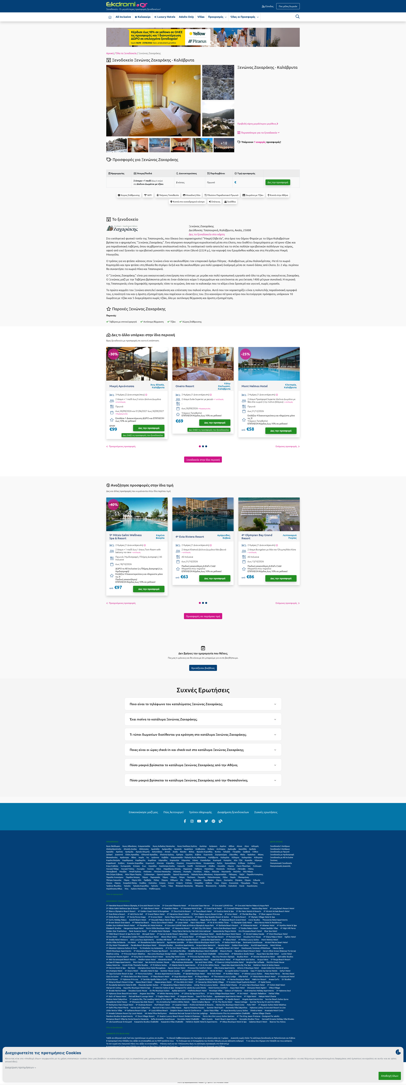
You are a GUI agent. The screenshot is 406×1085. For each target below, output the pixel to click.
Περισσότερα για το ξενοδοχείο (259, 132)
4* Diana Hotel (229, 939)
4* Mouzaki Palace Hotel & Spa (162, 919)
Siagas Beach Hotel (208, 919)
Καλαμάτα (225, 857)
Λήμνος (231, 866)
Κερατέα (248, 860)
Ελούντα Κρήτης (167, 854)
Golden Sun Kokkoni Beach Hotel (120, 925)
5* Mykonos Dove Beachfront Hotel (121, 993)
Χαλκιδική (232, 885)
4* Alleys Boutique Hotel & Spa (233, 1021)
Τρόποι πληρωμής (200, 812)
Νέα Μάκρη (248, 871)
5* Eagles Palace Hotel (165, 996)
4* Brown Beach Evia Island (118, 922)
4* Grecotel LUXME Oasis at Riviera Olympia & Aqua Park (189, 925)
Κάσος (195, 860)
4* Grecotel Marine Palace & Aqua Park (252, 905)
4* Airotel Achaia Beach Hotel (276, 911)
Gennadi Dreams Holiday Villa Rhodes (278, 1019)
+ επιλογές (288, 402)
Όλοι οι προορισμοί (114, 894)
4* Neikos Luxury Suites (248, 939)
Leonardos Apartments (211, 939)
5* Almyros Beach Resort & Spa (119, 982)
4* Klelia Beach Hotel (115, 917)
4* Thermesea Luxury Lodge (223, 976)
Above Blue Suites (169, 936)
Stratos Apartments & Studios (167, 973)
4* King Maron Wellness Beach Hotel (147, 956)
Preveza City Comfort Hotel (200, 968)
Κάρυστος (186, 860)
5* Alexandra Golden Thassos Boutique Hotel (139, 936)
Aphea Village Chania (261, 1013)
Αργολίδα (243, 849)
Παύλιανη (191, 877)
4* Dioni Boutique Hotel (277, 934)
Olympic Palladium (258, 993)
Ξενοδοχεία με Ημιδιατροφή (282, 854)
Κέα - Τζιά (238, 860)
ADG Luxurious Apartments (142, 939)
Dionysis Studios (166, 945)
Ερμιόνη (189, 854)
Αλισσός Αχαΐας (130, 849)
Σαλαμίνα (197, 880)
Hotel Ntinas (275, 945)
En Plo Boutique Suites (159, 990)
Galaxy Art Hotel (186, 953)
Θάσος (260, 854)
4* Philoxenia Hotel (249, 925)
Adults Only (186, 16)
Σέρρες (248, 880)
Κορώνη (180, 863)
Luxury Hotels (166, 16)
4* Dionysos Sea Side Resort (142, 1002)
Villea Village (274, 987)
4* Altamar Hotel (267, 925)
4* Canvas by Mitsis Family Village (210, 982)
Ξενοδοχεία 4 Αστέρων (280, 849)
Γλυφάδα (236, 851)
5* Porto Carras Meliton (187, 919)
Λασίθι (190, 866)
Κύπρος (136, 866)
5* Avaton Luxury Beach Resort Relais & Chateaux (178, 1016)
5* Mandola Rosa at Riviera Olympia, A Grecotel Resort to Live (133, 905)
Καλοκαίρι (144, 16)
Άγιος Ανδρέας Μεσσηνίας (164, 846)
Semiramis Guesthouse (252, 942)
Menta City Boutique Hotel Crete (230, 1004)
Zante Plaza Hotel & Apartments (179, 917)
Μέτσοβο (242, 868)
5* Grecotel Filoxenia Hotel (174, 905)
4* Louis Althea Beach (158, 1010)
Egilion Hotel (290, 936)
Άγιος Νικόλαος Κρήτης (187, 846)
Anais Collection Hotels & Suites (275, 968)
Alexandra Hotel (165, 959)
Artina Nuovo (112, 979)
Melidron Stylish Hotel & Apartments (201, 1021)
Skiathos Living (112, 953)
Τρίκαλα (127, 885)
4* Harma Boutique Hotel (238, 979)
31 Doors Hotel (131, 970)
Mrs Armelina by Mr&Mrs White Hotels (172, 1002)
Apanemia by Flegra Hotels (224, 931)
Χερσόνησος (252, 885)
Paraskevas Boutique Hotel (181, 979)
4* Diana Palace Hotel (272, 936)
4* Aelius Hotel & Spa (231, 942)
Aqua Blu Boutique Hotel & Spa (136, 987)
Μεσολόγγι (209, 868)
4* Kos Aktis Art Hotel (183, 982)
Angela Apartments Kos (252, 999)
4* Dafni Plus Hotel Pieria (117, 1007)
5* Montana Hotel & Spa (191, 908)
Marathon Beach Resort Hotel (247, 951)
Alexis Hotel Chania (228, 985)
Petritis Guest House (275, 962)
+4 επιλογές (120, 402)
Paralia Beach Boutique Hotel (143, 945)
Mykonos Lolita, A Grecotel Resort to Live (268, 1007)
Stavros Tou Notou (278, 1021)
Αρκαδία (109, 851)
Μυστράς (187, 871)
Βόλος (191, 851)
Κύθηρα (241, 863)
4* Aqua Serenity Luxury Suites (234, 1010)
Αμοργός (178, 849)
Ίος (147, 857)
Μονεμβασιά (111, 871)
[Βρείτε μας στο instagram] (192, 821)
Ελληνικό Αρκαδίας (149, 854)
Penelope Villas (215, 990)
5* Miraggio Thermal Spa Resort (210, 936)
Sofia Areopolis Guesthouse (163, 1019)
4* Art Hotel (242, 993)
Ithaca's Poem (226, 951)
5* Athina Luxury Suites (252, 973)
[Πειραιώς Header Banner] (203, 37)
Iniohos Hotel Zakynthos (116, 999)
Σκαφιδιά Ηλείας (130, 883)
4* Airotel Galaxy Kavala (253, 934)
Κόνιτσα (160, 863)
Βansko (183, 851)
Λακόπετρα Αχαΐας (167, 866)
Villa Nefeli (243, 976)
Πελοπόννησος (214, 877)
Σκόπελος (153, 883)
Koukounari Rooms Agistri (117, 956)
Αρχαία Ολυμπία (143, 851)
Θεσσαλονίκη (112, 857)
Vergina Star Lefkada (255, 962)
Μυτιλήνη (197, 871)
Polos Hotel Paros (272, 973)
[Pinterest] (213, 821)
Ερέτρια (179, 854)
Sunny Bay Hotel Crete (175, 956)
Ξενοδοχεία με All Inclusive (281, 857)
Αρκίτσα (119, 851)
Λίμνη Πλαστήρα (243, 866)
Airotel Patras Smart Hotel (276, 942)
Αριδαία (252, 849)
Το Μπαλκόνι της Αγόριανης (151, 948)
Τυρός (163, 885)
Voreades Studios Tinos (249, 1019)
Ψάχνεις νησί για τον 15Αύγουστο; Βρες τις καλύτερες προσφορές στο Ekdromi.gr (194, 1043)
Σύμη (216, 883)
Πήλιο (225, 877)
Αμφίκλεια (188, 849)
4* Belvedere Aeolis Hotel (243, 953)
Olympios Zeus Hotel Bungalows (151, 968)
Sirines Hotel (111, 936)
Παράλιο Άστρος (133, 877)
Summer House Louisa (169, 970)
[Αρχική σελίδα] (110, 16)
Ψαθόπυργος (154, 888)
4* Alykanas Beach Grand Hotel (232, 919)
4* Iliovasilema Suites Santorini (151, 942)
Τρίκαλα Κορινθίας (141, 885)
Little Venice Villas (114, 1010)
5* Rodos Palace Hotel (248, 928)
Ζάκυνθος (233, 854)
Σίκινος (109, 883)
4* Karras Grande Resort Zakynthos (172, 934)
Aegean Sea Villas (147, 993)
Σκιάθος (142, 883)
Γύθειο (255, 851)
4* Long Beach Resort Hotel (282, 908)
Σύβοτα (209, 883)
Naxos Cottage (241, 1002)
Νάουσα (215, 871)
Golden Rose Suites (240, 945)
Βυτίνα (218, 851)
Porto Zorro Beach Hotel (162, 922)
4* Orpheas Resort (144, 1004)
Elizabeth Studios (113, 928)
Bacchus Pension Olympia (223, 956)
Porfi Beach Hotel (162, 1004)
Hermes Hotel (288, 973)
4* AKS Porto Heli (135, 914)
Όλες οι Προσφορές (243, 16)
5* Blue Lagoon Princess (269, 914)
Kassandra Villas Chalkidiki (172, 1021)
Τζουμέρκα (245, 883)
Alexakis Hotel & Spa (149, 970)
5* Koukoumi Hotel (286, 976)
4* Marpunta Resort (181, 928)
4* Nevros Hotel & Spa (115, 968)
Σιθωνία (256, 880)
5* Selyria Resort (238, 917)
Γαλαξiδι (226, 851)
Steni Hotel (138, 962)
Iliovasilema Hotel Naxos (116, 1002)
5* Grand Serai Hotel (213, 908)
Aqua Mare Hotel (237, 987)
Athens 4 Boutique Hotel (248, 968)
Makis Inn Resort (259, 979)
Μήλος (251, 868)
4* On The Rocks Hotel (222, 1002)
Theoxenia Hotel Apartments (275, 919)
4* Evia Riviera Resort (115, 914)
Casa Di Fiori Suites (204, 996)
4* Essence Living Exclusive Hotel (229, 962)
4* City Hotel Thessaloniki (117, 945)
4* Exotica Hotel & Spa (224, 911)
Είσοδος (269, 6)
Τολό (262, 883)
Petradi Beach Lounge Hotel (141, 996)
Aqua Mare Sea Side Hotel (268, 953)
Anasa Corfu (274, 979)
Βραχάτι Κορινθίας (204, 851)
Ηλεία (242, 854)
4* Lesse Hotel (181, 922)
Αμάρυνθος (167, 849)
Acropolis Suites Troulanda (236, 970)
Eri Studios (286, 979)
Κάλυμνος (258, 857)
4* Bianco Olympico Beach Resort (120, 911)
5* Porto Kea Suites (143, 973)
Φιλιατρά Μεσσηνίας (184, 885)
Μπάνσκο (147, 871)
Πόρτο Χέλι (136, 880)
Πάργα (145, 877)
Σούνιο (171, 883)
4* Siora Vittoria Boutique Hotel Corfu (203, 942)
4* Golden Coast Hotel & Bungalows (153, 911)
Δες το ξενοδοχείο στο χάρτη (207, 234)
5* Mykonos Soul (283, 990)
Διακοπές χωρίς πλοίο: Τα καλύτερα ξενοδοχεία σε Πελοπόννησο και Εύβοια (263, 1038)
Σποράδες (199, 883)
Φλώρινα (199, 885)
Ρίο (181, 880)
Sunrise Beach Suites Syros (276, 999)
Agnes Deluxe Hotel (176, 968)
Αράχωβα (232, 849)
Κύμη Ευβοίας (112, 866)
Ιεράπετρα (124, 857)
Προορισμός (216, 16)
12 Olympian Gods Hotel (241, 922)
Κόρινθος (170, 863)
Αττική (167, 851)
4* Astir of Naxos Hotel (116, 996)
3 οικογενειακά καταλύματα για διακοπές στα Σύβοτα (202, 1046)
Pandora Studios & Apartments (119, 1016)
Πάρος (165, 877)
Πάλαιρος (233, 874)
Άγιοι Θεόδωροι (113, 846)
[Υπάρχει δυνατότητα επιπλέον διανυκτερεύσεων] (146, 394)
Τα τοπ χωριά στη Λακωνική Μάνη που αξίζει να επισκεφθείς (131, 1043)
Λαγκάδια (152, 866)
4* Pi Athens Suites (158, 965)
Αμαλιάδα (155, 849)
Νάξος (207, 871)
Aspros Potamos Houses (194, 1007)
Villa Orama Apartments (224, 968)
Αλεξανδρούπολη (113, 849)
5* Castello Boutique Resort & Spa (210, 979)
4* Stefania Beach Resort (227, 925)
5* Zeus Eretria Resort (181, 911)
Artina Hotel (223, 953)
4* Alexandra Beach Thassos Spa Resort (151, 951)
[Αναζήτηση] (297, 16)
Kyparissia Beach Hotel (220, 959)
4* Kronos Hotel (155, 917)
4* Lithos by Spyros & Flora (193, 993)
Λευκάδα (221, 866)
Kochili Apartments (259, 945)
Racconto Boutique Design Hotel (162, 953)
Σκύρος (162, 883)
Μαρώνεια (187, 868)
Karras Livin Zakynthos (140, 1007)
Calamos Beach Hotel (258, 1021)
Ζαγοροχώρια (221, 854)
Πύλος (156, 880)
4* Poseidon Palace (170, 908)
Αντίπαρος (220, 849)
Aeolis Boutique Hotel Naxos (228, 934)
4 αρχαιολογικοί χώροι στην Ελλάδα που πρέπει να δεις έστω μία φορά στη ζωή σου (142, 1046)
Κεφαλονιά (111, 863)
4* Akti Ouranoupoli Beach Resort (121, 959)
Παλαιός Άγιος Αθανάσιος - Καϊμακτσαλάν (208, 874)
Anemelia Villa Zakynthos (236, 1007)
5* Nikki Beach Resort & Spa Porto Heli (123, 934)
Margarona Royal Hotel (134, 928)
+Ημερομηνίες (121, 414)
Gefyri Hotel (285, 970)
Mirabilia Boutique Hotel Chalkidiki (203, 951)
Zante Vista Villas (211, 1010)
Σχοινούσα (233, 883)
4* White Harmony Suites (168, 993)
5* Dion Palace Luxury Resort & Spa (207, 914)
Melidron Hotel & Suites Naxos (266, 965)
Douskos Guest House (137, 990)
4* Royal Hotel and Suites (244, 959)
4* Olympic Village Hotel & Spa (262, 917)
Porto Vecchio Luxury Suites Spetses (218, 1016)
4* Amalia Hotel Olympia (159, 931)
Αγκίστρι (203, 846)
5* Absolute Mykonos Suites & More (121, 948)
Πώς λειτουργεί (173, 812)
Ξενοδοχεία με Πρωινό (279, 851)
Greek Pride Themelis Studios (135, 965)
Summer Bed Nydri (215, 1007)
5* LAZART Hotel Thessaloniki (195, 970)
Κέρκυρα (258, 860)
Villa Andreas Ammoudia (182, 962)
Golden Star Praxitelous (116, 931)
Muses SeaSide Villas (269, 928)
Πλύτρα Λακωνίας (113, 880)
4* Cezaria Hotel (186, 936)
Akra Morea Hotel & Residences (268, 922)
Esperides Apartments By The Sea (236, 965)
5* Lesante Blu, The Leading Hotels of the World (150, 999)
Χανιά (241, 885)
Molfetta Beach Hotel (197, 990)
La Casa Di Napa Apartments (118, 962)
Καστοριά (217, 860)
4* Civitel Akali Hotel (276, 985)
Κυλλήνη (251, 863)
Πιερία (233, 877)
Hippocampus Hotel (163, 982)
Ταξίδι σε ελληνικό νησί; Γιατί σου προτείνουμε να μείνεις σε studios (135, 1038)
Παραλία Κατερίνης (255, 874)
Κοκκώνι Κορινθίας (135, 863)
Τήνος (255, 883)
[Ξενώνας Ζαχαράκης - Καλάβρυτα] (153, 100)
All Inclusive (123, 16)
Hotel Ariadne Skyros (201, 1002)
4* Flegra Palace (202, 976)
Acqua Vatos (262, 959)
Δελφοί (109, 854)
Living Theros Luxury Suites (206, 985)
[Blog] (221, 821)
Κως (144, 866)
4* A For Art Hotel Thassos (177, 948)
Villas (200, 16)
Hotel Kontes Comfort (218, 987)
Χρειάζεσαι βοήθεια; (203, 667)
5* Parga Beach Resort (280, 959)
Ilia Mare (131, 968)
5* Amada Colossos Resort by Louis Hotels (124, 1013)
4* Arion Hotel (231, 914)
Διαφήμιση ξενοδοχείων (233, 812)
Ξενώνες (273, 860)
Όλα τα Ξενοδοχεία (126, 53)
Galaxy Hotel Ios (113, 965)
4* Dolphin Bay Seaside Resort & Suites (212, 917)
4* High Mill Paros (288, 928)
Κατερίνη (227, 860)
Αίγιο (247, 846)
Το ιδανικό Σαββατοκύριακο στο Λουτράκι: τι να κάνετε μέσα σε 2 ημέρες (197, 1038)
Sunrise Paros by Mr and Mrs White (265, 1002)
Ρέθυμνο (174, 880)
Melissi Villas (274, 993)
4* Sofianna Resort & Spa (135, 1010)
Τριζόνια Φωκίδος (113, 885)
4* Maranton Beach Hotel (178, 914)
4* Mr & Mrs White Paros (208, 965)
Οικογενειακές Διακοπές (280, 866)
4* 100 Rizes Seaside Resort (186, 939)
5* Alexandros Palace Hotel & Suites (176, 985)
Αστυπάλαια (157, 851)
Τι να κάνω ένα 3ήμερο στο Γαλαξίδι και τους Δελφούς (269, 1040)
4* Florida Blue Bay (248, 914)
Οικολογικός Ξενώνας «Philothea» (255, 948)
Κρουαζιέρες (230, 863)
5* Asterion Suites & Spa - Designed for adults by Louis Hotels (179, 987)
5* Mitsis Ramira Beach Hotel (262, 976)
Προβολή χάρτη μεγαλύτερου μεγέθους (257, 123)
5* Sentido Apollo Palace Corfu (154, 979)
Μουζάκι (123, 871)
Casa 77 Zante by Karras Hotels (264, 970)
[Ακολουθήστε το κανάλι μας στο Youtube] (199, 821)
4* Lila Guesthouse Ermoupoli (119, 1021)
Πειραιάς (201, 877)
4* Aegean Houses (185, 996)
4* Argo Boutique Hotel (182, 976)
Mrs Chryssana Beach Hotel (250, 931)
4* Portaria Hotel (233, 936)
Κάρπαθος (163, 860)
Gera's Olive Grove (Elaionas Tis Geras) (279, 951)
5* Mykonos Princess (129, 979)
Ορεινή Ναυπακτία (181, 874)
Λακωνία (181, 866)
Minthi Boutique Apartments (118, 951)
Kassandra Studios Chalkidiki (146, 1021)
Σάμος (218, 880)
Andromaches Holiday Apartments (259, 990)
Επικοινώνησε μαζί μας (143, 812)
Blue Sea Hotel (270, 931)
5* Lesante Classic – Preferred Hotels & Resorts (192, 1004)
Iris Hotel (132, 942)
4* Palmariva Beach (140, 922)
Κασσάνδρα (205, 860)
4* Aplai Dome (264, 982)
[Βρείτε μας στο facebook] (185, 821)
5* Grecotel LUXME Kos (222, 905)
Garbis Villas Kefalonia (115, 942)
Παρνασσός (155, 877)
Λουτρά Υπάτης (127, 868)
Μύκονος (177, 871)
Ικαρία (141, 857)
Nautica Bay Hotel (259, 908)
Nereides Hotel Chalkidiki (188, 1019)
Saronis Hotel (223, 945)
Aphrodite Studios (285, 956)
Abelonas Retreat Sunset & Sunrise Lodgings (188, 1013)
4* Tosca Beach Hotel (202, 911)
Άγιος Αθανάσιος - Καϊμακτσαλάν (136, 846)
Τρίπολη (154, 885)
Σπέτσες (188, 883)
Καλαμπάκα (247, 857)
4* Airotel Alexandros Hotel (263, 956)
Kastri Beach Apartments (226, 1019)
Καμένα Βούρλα (113, 860)
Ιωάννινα (155, 857)
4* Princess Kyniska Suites (199, 956)
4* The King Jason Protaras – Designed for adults (258, 1016)
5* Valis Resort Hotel (150, 908)
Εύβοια (198, 854)
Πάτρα (182, 877)
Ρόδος (188, 880)
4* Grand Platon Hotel (154, 914)
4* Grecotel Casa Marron (199, 905)
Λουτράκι (141, 868)
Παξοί (241, 874)
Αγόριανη (213, 846)
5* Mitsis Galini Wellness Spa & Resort (122, 908)
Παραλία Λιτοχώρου (114, 877)
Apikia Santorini (178, 990)
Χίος (126, 888)
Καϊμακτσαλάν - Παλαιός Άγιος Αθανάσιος (188, 857)
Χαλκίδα (222, 885)
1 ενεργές (260, 142)
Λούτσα (150, 868)
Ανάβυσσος (200, 849)
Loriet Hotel (286, 953)
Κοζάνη (121, 863)
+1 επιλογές (218, 399)
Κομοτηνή (150, 863)
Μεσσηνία (220, 868)
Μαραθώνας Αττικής (172, 868)
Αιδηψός (255, 846)
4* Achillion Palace (231, 973)
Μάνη (158, 868)
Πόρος (126, 880)
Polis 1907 (251, 1004)
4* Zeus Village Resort (145, 1016)
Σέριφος (238, 880)
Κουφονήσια (209, 863)
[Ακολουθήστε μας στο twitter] (206, 821)
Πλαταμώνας (243, 877)
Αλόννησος (144, 849)
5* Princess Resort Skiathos (133, 953)
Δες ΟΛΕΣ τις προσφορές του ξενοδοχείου (143, 435)
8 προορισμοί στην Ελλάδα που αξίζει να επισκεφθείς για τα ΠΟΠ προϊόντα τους (140, 1040)
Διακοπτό (119, 854)
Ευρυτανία (208, 854)
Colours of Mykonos (233, 990)
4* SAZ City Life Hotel (201, 928)
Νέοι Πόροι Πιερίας (133, 874)
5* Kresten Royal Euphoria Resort (241, 982)
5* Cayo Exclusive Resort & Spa (119, 973)
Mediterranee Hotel (147, 959)
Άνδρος (211, 849)
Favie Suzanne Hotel (137, 931)
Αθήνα (231, 846)
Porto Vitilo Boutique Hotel (158, 928)
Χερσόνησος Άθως (114, 888)
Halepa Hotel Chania (267, 996)
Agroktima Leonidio (175, 942)
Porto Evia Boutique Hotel (224, 928)
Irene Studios (254, 919)
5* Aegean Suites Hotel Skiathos (272, 1004)
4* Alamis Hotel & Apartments (182, 965)
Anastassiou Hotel (200, 959)
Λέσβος (212, 866)
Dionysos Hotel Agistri (256, 987)
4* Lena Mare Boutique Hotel (252, 985)
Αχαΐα (175, 851)
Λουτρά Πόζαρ (112, 868)
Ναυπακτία (226, 871)
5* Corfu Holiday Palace (116, 919)
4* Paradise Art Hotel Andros (149, 925)
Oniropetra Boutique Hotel (202, 934)
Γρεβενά (246, 851)
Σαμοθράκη (209, 880)
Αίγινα (239, 846)
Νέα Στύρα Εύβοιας (114, 874)
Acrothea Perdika (177, 951)
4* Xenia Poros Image (136, 917)
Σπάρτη (179, 883)
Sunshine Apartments (184, 945)
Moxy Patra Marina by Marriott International (191, 931)
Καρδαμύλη (140, 860)
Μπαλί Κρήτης (135, 871)
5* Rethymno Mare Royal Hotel (119, 1004)
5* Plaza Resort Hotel (160, 976)
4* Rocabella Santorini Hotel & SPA (121, 985)
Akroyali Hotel (148, 934)
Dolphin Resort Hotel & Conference (185, 1010)
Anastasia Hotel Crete (274, 1010)
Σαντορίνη (228, 880)
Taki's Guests (207, 1019)
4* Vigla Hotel (250, 996)
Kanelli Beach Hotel (137, 919)
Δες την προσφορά (278, 182)
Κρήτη (219, 863)
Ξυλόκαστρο (149, 874)
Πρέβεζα (147, 880)
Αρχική (110, 53)
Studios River (242, 956)
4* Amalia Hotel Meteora (117, 939)
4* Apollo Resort (232, 999)
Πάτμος (173, 877)
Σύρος (224, 883)
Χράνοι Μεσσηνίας (139, 888)
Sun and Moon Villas (203, 962)
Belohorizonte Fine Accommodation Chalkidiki (230, 1013)
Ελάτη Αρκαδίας (132, 854)
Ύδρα (170, 885)
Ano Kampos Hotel (114, 970)
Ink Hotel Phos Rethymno (156, 1013)
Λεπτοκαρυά (200, 866)
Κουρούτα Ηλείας (193, 863)
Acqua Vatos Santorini (205, 945)
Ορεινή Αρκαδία (163, 874)
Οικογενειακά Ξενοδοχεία (281, 863)
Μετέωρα (231, 868)
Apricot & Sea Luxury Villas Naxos (167, 1007)
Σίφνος (118, 883)
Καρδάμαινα (127, 860)
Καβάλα (165, 857)
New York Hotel (214, 973)
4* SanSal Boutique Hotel (194, 973)
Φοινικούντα (211, 885)
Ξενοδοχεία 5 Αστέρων (280, 846)
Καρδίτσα (152, 860)
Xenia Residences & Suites (211, 999)
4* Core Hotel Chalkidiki (205, 953)
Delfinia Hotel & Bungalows (186, 999)
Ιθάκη (133, 857)
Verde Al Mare (216, 970)
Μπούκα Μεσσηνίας (162, 871)
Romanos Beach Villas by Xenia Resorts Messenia (127, 1019)
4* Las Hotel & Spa (182, 959)
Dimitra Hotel (256, 1010)
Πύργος (164, 880)
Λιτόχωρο (257, 866)
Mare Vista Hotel (197, 922)
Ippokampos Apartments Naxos (228, 996)
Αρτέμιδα (129, 851)
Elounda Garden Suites (148, 985)
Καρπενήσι (174, 860)
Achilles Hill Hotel (163, 939)
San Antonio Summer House (157, 962)
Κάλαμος (235, 857)
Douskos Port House (252, 936)
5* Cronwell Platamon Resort (236, 908)
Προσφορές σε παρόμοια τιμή (203, 616)
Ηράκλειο (251, 854)
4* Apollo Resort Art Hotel (227, 948)
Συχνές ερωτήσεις (265, 812)
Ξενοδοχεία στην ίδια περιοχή (203, 459)
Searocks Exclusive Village (202, 948)
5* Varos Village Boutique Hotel (221, 993)
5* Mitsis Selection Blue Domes (134, 976)
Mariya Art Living (113, 987)
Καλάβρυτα (213, 857)
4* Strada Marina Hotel (116, 990)
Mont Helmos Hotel (269, 939)
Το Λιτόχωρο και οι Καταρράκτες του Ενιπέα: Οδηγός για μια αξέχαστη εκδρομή (210, 1040)
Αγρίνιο (223, 846)
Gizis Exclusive (112, 976)
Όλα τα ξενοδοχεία (114, 1027)
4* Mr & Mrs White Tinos (218, 922)
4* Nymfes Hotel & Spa (287, 925)
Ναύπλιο (237, 871)
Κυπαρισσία (126, 866)
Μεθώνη (198, 868)
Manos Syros (278, 948)
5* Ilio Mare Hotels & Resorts (248, 911)
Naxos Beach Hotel (144, 982)
